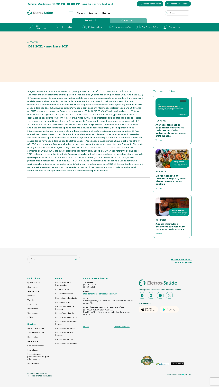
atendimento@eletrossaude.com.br (100, 294)
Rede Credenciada (35, 328)
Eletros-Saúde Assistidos (66, 344)
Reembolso (32, 337)
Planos (80, 13)
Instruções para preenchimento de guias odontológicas (38, 356)
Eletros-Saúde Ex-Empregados (63, 283)
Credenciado (127, 20)
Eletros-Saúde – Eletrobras (66, 328)
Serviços (93, 13)
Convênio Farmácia (35, 346)
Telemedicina (33, 291)
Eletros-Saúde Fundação (66, 298)
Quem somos (33, 283)
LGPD (30, 317)
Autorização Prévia (35, 333)
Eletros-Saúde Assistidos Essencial (66, 322)
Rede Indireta (33, 341)
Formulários (32, 350)
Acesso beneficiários (152, 4)
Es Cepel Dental (62, 289)
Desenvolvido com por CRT (178, 375)
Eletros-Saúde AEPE (64, 339)
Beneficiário (91, 20)
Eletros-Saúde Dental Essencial (64, 307)
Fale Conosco (33, 304)
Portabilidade (33, 363)
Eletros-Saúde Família (64, 313)
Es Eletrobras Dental (64, 294)
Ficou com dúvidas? (181, 259)
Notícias (106, 13)
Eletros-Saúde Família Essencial (64, 333)
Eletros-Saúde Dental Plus (66, 317)
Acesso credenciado (179, 4)
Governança (32, 287)
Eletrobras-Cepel (62, 302)
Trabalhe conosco (122, 327)
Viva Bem (31, 300)
